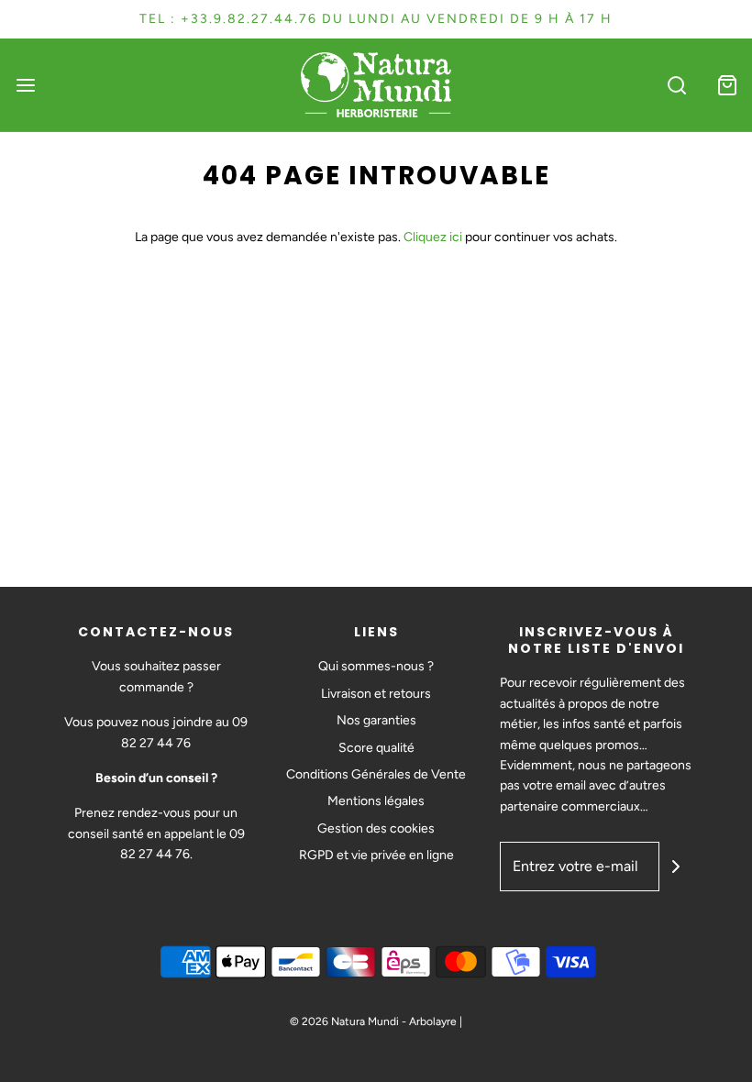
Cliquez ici (433, 237)
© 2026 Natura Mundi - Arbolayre (373, 1021)
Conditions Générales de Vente (376, 774)
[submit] (675, 866)
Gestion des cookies (376, 828)
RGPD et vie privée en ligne (376, 855)
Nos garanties (376, 720)
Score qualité (376, 748)
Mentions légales (376, 801)
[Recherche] (676, 85)
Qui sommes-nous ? (376, 666)
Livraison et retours (376, 693)
